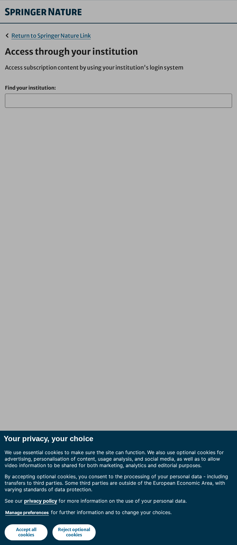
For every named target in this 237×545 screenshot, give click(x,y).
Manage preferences (27, 512)
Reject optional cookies (74, 532)
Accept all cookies (26, 532)
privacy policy (40, 501)
